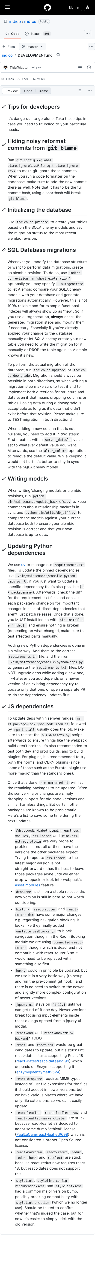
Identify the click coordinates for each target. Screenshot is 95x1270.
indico (15, 21)
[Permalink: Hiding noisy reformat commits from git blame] (4, 144)
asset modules (27, 885)
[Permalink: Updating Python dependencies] (4, 549)
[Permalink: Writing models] (4, 478)
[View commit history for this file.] (89, 67)
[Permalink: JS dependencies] (4, 706)
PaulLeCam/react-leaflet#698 (42, 1134)
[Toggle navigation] (7, 7)
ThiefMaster (19, 67)
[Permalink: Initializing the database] (4, 210)
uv (23, 564)
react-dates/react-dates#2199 (42, 1061)
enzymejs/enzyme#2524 (37, 1072)
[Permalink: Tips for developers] (4, 106)
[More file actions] (89, 91)
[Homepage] (47, 7)
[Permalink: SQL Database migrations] (4, 250)
